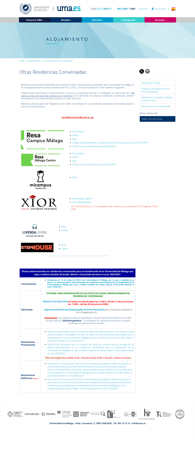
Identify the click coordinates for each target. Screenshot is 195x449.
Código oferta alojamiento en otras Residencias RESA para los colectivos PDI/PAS (110, 142)
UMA (22, 60)
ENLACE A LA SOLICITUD (55, 301)
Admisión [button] (97, 20)
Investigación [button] (128, 20)
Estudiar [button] (65, 20)
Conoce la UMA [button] (34, 20)
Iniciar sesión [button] (161, 8)
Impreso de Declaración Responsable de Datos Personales (74, 309)
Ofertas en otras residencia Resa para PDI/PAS (94, 146)
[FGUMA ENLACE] (48, 413)
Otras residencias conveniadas (156, 106)
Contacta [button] (142, 8)
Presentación (78, 131)
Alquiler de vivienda (151, 82)
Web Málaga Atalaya (81, 202)
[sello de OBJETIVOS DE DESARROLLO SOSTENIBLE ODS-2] (15, 413)
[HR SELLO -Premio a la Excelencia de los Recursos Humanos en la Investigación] (147, 413)
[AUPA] (81, 413)
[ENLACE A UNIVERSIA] (32, 413)
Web (74, 139)
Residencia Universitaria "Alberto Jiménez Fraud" (157, 99)
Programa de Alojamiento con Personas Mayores (156, 90)
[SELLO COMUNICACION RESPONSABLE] (97, 413)
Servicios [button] (159, 20)
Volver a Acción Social (152, 118)
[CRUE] (65, 413)
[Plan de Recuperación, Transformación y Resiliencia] (163, 413)
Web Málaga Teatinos (82, 198)
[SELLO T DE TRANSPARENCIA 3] (114, 413)
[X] (141, 71)
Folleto (75, 135)
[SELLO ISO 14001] (130, 413)
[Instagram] (147, 71)
